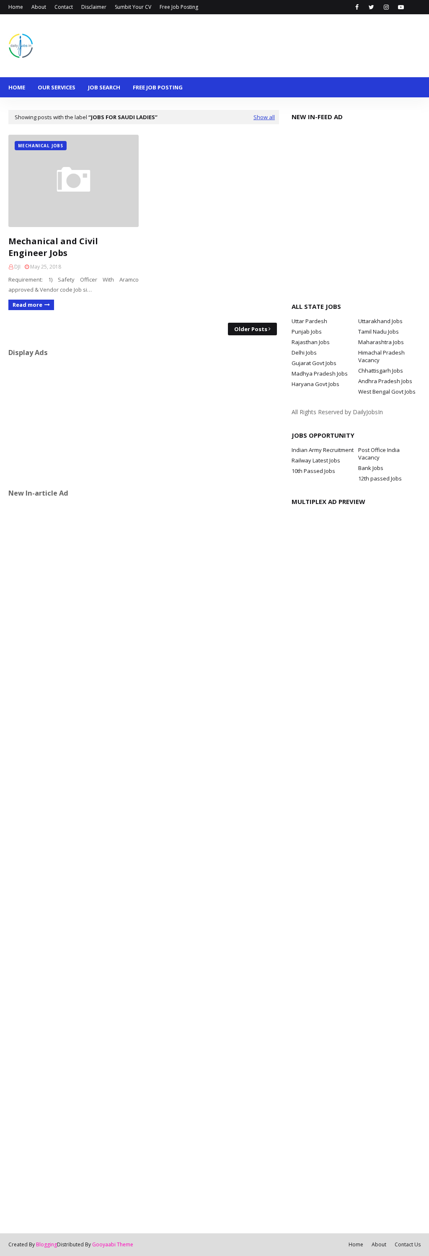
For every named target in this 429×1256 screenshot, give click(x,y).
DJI (17, 266)
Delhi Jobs (304, 352)
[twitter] (371, 7)
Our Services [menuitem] (56, 87)
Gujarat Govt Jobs (314, 363)
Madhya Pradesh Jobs (320, 373)
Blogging (46, 1244)
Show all (264, 117)
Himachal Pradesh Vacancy (381, 356)
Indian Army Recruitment (323, 450)
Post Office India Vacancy (379, 453)
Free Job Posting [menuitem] (158, 87)
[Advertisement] (143, 422)
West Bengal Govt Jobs (387, 391)
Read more (27, 304)
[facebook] (356, 7)
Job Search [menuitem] (104, 87)
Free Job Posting (179, 6)
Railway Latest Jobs (316, 460)
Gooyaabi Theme (112, 1244)
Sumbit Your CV (133, 6)
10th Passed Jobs (313, 471)
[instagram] (386, 7)
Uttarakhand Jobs (380, 321)
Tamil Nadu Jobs (378, 331)
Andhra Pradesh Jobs (385, 381)
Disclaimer (93, 6)
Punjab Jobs (307, 331)
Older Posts (250, 329)
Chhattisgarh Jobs (380, 370)
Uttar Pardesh (309, 321)
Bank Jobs (370, 468)
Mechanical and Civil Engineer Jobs (53, 247)
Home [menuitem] (16, 87)
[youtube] (400, 7)
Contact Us (408, 1244)
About (38, 6)
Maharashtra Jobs (381, 342)
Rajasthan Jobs (311, 342)
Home (15, 6)
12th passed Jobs (380, 478)
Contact (63, 6)
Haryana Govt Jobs (315, 384)
